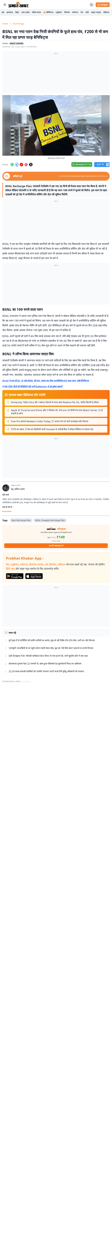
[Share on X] (31, 164)
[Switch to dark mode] (91, 4)
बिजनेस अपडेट (36, 564)
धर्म (46, 564)
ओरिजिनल (49, 12)
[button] (56, 125)
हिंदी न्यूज (10, 568)
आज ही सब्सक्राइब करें (56, 545)
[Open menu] (4, 4)
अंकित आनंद (19, 489)
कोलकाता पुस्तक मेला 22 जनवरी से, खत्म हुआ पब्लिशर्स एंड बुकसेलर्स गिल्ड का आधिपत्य (45, 663)
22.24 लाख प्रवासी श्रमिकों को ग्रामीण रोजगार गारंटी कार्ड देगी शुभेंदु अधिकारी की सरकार (46, 671)
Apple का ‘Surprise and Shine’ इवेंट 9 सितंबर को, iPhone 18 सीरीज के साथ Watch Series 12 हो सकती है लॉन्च (57, 412)
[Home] (18, 5)
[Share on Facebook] (17, 164)
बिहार (17, 12)
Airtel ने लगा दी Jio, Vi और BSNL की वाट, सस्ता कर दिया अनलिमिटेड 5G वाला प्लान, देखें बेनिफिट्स (45, 380)
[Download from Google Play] (14, 576)
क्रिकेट (52, 564)
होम (3, 12)
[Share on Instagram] (26, 164)
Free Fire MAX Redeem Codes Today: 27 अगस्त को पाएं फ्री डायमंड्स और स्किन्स (49, 421)
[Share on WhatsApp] (12, 164)
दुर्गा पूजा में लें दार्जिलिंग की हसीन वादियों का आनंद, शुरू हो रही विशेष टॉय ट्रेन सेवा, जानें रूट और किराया (52, 640)
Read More (7, 511)
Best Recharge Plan (21, 520)
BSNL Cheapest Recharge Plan (50, 520)
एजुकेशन (59, 12)
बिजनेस (67, 12)
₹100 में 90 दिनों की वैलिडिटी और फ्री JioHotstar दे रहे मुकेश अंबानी (32, 386)
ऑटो (87, 12)
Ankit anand (16, 43)
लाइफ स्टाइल (96, 12)
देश (7, 564)
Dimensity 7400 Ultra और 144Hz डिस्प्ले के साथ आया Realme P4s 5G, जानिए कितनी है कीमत (55, 402)
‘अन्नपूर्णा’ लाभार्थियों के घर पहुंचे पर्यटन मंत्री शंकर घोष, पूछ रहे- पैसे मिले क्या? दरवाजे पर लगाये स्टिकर (51, 648)
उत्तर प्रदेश (25, 12)
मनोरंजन (75, 12)
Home (5, 23)
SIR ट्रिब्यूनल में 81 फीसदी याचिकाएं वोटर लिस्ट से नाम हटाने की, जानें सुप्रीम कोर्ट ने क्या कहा (48, 655)
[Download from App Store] (34, 576)
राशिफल (106, 12)
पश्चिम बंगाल (36, 12)
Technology (18, 23)
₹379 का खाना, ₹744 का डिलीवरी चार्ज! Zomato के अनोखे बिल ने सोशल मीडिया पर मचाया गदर (52, 429)
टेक (81, 12)
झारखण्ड (10, 12)
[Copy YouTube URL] (21, 164)
